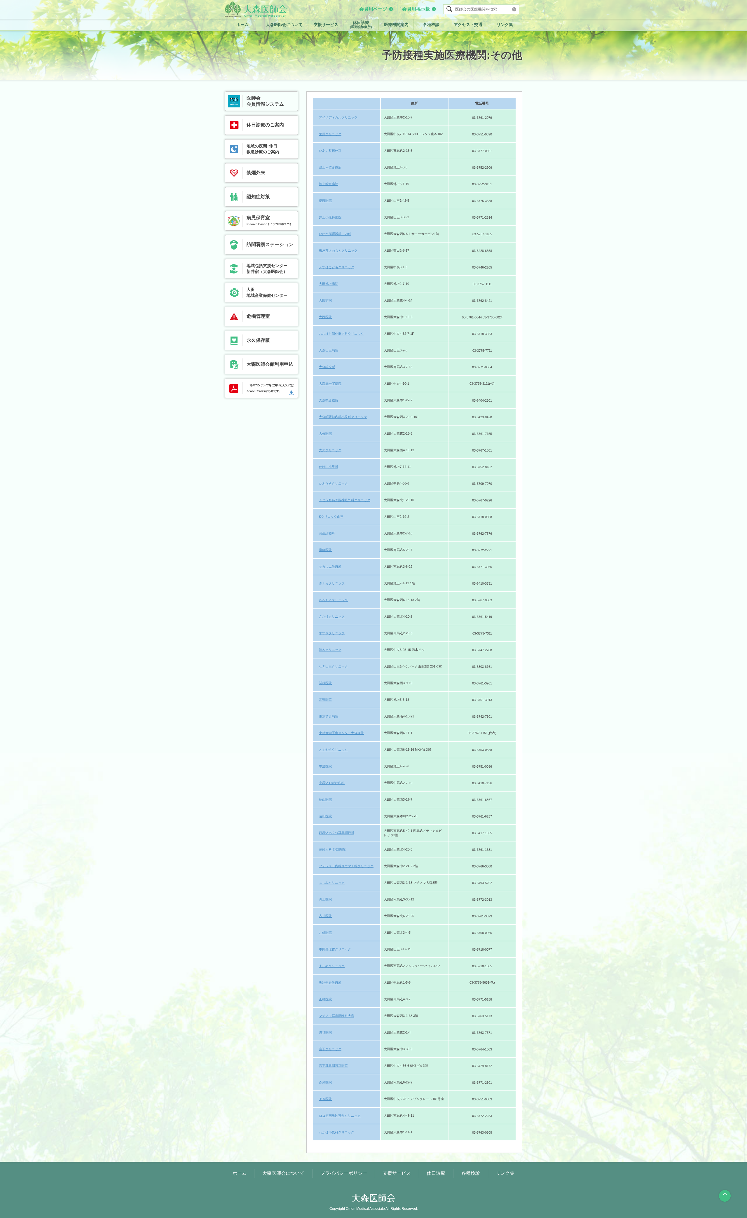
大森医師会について (284, 24)
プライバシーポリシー (343, 1173)
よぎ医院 (325, 1099)
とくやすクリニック (333, 749)
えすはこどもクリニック (336, 267)
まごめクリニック (332, 966)
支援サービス (326, 24)
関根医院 (325, 683)
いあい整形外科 (330, 150)
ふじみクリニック (332, 882)
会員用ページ (373, 8)
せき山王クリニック (333, 666)
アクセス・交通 (468, 24)
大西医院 (325, 317)
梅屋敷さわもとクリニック (338, 250)
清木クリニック (330, 649)
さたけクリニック (332, 616)
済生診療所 (327, 533)
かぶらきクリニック (333, 483)
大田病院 (325, 300)
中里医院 (325, 766)
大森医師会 (256, 9)
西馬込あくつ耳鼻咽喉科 (336, 832)
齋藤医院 (325, 550)
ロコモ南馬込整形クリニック (340, 1115)
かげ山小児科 (328, 466)
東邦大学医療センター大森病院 (341, 733)
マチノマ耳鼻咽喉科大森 (336, 1015)
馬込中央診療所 (330, 982)
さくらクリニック (332, 583)
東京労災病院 (328, 716)
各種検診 (431, 24)
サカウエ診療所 (330, 566)
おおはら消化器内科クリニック (341, 333)
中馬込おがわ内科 (332, 783)
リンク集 (505, 24)
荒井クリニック (330, 134)
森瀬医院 (325, 1082)
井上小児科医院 (330, 217)
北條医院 (325, 932)
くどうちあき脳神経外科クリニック (344, 500)
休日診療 (361, 24)
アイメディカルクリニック (338, 117)
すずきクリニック (332, 633)
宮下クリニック (330, 1049)
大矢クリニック (330, 450)
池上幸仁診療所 (330, 167)
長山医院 (325, 799)
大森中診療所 (328, 400)
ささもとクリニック (333, 600)
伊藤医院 (325, 200)
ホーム (242, 24)
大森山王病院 (328, 350)
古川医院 (325, 916)
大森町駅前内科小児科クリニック (343, 417)
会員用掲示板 (416, 8)
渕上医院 (325, 899)
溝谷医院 (325, 1032)
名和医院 (325, 816)
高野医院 (325, 699)
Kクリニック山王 (331, 516)
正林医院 (325, 999)
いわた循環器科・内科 (335, 234)
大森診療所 (327, 367)
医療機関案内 (396, 24)
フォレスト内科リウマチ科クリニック (346, 866)
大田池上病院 (328, 283)
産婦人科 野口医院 (332, 849)
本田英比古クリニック (335, 949)
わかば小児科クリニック (336, 1132)
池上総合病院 (328, 184)
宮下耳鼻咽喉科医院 (333, 1065)
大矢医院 (325, 433)
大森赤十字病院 (330, 383)
